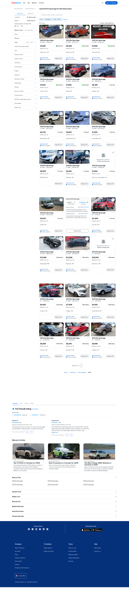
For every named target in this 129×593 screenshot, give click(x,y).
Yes (18, 26)
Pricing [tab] (27, 403)
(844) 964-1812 (96, 144)
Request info (58, 58)
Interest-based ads (74, 558)
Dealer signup (48, 548)
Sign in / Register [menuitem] (111, 3)
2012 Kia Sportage (17, 484)
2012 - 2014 (57, 19)
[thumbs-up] (27, 431)
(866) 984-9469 (96, 355)
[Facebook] (29, 529)
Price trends (18, 561)
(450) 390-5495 (96, 183)
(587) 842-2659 (70, 316)
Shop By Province (18, 511)
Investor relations (20, 558)
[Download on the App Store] (86, 530)
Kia (41, 19)
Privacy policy (73, 551)
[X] (33, 529)
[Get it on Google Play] (97, 530)
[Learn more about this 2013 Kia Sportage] (88, 40)
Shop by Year (16, 477)
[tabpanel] (64, 422)
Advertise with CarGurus (22, 567)
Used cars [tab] (20, 13)
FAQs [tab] (31, 403)
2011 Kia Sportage (53, 484)
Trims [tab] (21, 403)
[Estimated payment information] (47, 48)
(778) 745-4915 (70, 57)
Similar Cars (16, 497)
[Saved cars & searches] (102, 3)
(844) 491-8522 (44, 57)
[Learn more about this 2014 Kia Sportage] (62, 40)
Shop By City (16, 501)
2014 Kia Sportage (88, 480)
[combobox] (30, 9)
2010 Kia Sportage (88, 484)
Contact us (97, 551)
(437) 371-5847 (44, 96)
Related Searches (18, 506)
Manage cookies (73, 554)
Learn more (77, 231)
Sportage (47, 19)
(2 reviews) (35, 408)
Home (66, 372)
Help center (97, 548)
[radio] (15, 26)
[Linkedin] (44, 529)
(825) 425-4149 (70, 96)
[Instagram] (40, 529)
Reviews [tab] (15, 403)
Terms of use (72, 548)
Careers (17, 564)
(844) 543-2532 (44, 355)
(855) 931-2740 (44, 269)
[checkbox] (13, 415)
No (22, 26)
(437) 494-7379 (70, 183)
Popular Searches (18, 516)
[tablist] (25, 13)
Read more (55, 432)
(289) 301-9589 (70, 355)
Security (71, 561)
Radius (17, 20)
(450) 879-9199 (96, 57)
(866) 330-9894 (96, 230)
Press (16, 554)
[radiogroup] (25, 25)
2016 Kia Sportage (17, 480)
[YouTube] (36, 529)
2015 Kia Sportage (53, 480)
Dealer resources (49, 551)
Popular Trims (16, 492)
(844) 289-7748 (96, 96)
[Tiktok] (47, 529)
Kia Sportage (82, 372)
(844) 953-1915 (44, 144)
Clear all (65, 19)
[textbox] (107, 23)
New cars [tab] (31, 13)
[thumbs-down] (31, 431)
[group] (77, 19)
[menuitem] (24, 2)
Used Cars (73, 372)
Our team (17, 551)
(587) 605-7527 (44, 230)
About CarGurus (19, 548)
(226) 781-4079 (70, 269)
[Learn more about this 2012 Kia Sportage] (114, 40)
